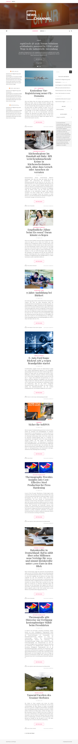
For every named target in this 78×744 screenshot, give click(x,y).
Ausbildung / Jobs (39, 290)
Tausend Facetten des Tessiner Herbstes (39, 696)
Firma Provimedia (30, 205)
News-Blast (14, 71)
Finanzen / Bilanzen (39, 547)
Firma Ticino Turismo (31, 728)
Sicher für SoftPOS (39, 424)
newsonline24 (15, 105)
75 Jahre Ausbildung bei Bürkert (39, 294)
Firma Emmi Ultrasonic (32, 265)
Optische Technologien (39, 474)
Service (13, 1)
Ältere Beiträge (30, 733)
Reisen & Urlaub (39, 692)
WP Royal (14, 741)
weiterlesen (39, 59)
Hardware (39, 422)
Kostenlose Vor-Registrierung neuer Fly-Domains (39, 93)
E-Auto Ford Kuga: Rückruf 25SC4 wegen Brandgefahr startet (39, 360)
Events (39, 40)
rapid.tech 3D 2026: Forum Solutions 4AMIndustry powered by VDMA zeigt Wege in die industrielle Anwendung (39, 46)
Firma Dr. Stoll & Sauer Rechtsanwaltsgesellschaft (37, 397)
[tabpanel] (39, 51)
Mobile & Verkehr (39, 355)
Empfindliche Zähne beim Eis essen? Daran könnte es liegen (39, 232)
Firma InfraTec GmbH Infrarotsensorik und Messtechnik (38, 521)
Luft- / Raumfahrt (39, 88)
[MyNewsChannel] (39, 15)
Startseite (8, 1)
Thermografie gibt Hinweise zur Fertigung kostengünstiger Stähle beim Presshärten (39, 621)
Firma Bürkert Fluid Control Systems (34, 327)
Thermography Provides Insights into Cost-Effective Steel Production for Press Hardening (39, 482)
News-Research (15, 88)
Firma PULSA (29, 458)
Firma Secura (30, 126)
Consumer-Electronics (39, 151)
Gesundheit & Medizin (39, 227)
